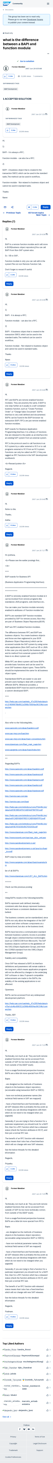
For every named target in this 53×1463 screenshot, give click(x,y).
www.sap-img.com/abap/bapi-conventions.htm (25, 739)
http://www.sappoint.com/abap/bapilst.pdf (23, 785)
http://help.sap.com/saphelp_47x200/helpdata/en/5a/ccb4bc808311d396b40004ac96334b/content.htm (26, 1006)
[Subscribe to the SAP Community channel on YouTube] (29, 1429)
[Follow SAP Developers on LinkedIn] (33, 1429)
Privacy (13, 1437)
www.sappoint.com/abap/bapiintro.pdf (22, 728)
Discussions (9, 10)
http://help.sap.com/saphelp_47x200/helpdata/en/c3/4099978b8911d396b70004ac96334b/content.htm (26, 705)
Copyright (13, 1443)
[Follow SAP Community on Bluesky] (24, 1429)
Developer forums (35, 20)
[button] (5, 76)
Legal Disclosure (39, 1443)
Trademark (13, 1450)
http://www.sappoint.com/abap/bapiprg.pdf (24, 774)
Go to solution (27, 61)
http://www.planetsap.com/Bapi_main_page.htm (26, 832)
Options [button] (47, 54)
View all (5, 1417)
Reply (9, 284)
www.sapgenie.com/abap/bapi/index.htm (22, 750)
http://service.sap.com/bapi (17, 802)
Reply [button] (45, 207)
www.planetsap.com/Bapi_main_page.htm (23, 744)
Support (39, 1450)
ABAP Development (10, 89)
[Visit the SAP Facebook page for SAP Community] (20, 1429)
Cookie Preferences (13, 1457)
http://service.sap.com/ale (16, 796)
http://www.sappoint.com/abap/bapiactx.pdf (24, 780)
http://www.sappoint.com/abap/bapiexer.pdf (24, 791)
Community (18, 4)
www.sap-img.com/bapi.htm (17, 733)
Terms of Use (40, 1437)
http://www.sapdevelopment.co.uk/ (20, 843)
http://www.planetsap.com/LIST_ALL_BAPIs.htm (26, 876)
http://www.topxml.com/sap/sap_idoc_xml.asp (25, 838)
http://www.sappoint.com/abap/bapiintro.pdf (24, 769)
